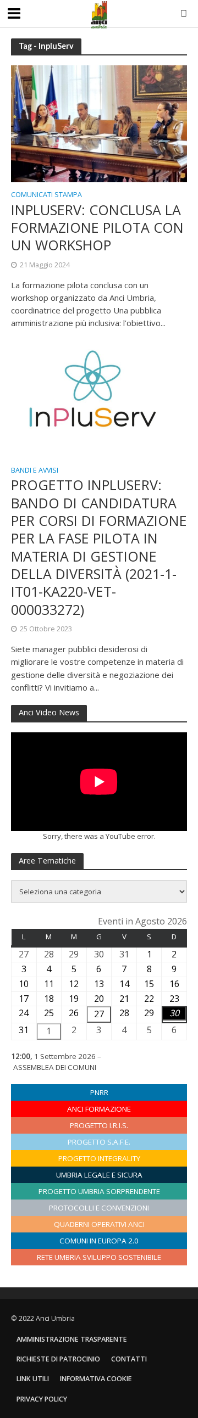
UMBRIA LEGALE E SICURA (99, 1175)
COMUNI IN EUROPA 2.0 (99, 1241)
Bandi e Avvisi (34, 471)
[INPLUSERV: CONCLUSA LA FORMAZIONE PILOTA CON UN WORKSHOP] (99, 122)
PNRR (99, 1092)
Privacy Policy (41, 1399)
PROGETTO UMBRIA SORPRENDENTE (99, 1191)
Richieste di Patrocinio (58, 1359)
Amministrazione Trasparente (71, 1339)
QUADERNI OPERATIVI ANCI (99, 1224)
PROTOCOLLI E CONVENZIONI (99, 1208)
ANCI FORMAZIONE (99, 1109)
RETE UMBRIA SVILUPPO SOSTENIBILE (99, 1257)
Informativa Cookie (96, 1378)
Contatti (129, 1359)
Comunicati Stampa (46, 195)
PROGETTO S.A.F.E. (99, 1142)
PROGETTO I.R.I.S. (99, 1125)
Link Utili (32, 1378)
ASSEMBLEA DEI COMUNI (54, 1067)
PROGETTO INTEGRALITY (99, 1158)
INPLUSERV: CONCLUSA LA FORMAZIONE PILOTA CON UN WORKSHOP (97, 227)
